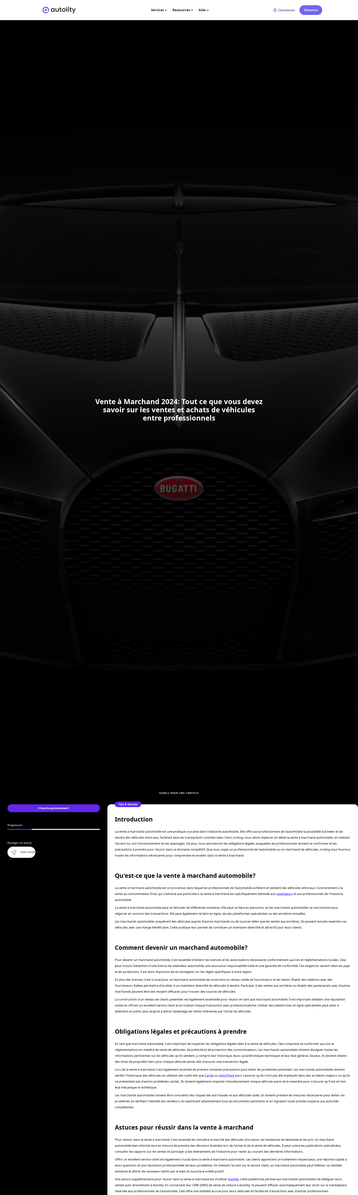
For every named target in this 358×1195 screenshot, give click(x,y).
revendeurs (284, 894)
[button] (158, 10)
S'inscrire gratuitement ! (53, 808)
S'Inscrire (311, 10)
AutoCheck (226, 1075)
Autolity (233, 1179)
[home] (59, 10)
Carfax (209, 1075)
